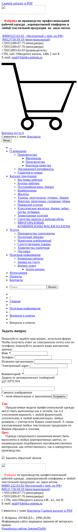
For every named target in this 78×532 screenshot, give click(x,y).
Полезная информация (25, 255)
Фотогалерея (18, 272)
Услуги (14, 229)
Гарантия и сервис (30, 172)
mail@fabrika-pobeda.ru (27, 57)
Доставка (24, 251)
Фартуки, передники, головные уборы (44, 201)
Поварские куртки (30, 204)
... (11, 147)
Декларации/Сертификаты (36, 169)
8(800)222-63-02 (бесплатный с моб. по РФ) (32, 36)
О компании (18, 151)
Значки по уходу (29, 262)
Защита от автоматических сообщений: (28, 377)
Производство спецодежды (36, 233)
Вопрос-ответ (27, 265)
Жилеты (23, 194)
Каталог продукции (23, 176)
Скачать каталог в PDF (17, 3)
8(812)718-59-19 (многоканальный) (26, 39)
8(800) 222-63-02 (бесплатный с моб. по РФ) (32, 485)
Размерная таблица (30, 258)
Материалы (33, 158)
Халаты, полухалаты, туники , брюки (43, 197)
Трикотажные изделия (33, 215)
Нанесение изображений (34, 240)
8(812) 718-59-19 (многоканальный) (26, 489)
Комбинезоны (27, 190)
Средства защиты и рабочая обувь (41, 219)
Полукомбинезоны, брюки (36, 187)
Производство (27, 154)
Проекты (16, 276)
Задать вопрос (35, 269)
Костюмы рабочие (30, 179)
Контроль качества (38, 165)
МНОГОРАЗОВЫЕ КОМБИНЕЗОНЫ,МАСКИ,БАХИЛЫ (44, 224)
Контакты (34, 136)
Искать (52, 287)
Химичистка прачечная (33, 247)
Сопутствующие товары (34, 244)
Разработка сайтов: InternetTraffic (24, 528)
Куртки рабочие (28, 183)
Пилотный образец (31, 237)
